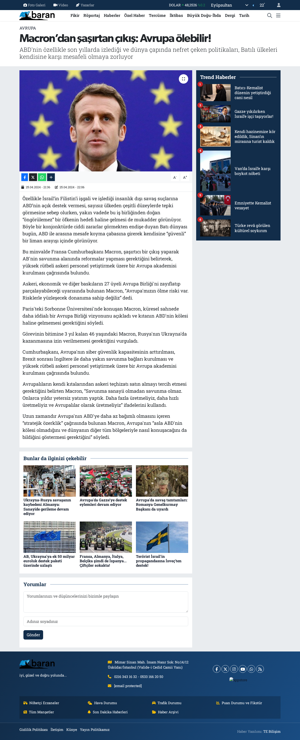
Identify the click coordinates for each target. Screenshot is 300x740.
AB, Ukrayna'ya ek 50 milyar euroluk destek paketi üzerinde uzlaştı (49, 561)
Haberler (112, 15)
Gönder (33, 634)
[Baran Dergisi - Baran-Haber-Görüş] (37, 14)
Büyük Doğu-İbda (204, 15)
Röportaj (91, 15)
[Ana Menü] (278, 15)
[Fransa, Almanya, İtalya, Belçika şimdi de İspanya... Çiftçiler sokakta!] (106, 537)
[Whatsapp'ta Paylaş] (42, 177)
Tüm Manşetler (41, 712)
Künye (71, 729)
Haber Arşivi (168, 712)
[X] (225, 669)
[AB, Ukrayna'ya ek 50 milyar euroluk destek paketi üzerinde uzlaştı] (49, 537)
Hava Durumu (105, 702)
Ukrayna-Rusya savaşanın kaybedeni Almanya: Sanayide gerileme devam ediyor (47, 506)
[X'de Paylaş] (33, 177)
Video (63, 5)
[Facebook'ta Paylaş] (24, 177)
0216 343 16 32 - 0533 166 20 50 (138, 676)
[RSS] (260, 669)
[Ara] (269, 15)
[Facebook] (217, 669)
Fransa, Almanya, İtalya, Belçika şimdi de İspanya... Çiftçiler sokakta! (103, 561)
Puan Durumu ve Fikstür (242, 702)
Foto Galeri (36, 5)
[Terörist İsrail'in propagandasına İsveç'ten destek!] (162, 537)
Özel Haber (134, 15)
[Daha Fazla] (51, 177)
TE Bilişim (272, 731)
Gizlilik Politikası (33, 729)
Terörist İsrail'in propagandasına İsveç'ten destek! (158, 561)
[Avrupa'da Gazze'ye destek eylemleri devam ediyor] (106, 480)
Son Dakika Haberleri (110, 712)
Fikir (75, 15)
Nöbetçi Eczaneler (44, 702)
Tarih (244, 15)
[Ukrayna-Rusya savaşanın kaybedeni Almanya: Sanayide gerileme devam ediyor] (49, 480)
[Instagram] (234, 669)
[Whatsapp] (251, 669)
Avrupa (27, 28)
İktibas (176, 15)
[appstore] (238, 679)
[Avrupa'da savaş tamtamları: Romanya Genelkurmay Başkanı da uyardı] (162, 480)
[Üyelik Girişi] (277, 5)
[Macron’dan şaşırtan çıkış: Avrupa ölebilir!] (105, 120)
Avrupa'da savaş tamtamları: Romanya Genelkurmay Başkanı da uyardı (162, 504)
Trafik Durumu (169, 702)
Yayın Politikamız (94, 729)
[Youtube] (243, 669)
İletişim (57, 729)
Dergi (230, 15)
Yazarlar (87, 5)
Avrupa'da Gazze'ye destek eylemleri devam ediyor (103, 502)
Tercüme (157, 15)
